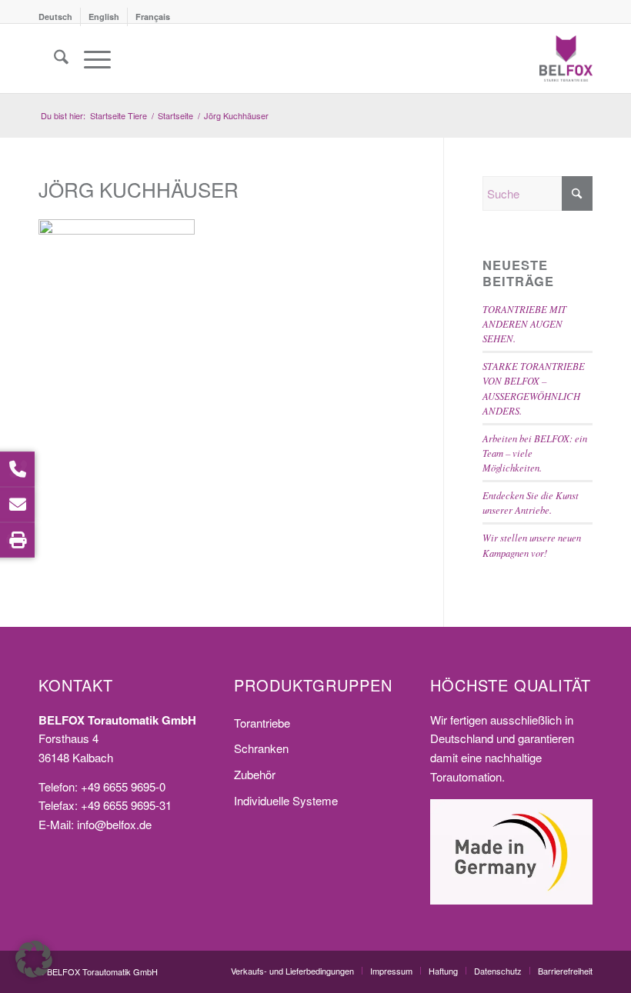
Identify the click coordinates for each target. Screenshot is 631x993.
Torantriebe (262, 723)
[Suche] (53, 58)
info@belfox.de (114, 824)
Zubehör (254, 774)
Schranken (261, 748)
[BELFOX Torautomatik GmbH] (566, 58)
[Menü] (89, 58)
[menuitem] (59, 17)
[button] (34, 959)
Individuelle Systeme (286, 800)
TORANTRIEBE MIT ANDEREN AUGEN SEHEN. (524, 323)
